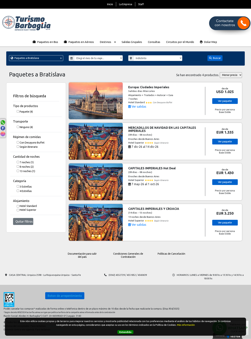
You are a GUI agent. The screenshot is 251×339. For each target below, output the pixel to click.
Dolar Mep (210, 41)
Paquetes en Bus (47, 41)
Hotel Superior (28, 209)
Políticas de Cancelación (171, 253)
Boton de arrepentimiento (65, 295)
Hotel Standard (28, 206)
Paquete (26, 111)
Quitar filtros (24, 221)
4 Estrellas (26, 191)
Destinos (105, 41)
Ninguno (26, 127)
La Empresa (125, 4)
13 (27, 171)
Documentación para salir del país (82, 255)
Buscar (216, 58)
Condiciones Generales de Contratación (128, 255)
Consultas (154, 41)
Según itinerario (29, 146)
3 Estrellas (26, 186)
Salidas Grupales (132, 41)
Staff (141, 4)
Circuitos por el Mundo (180, 41)
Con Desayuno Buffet (32, 142)
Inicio (110, 4)
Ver (225, 100)
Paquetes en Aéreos (81, 41)
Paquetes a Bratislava (37, 58)
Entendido (125, 332)
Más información (186, 324)
